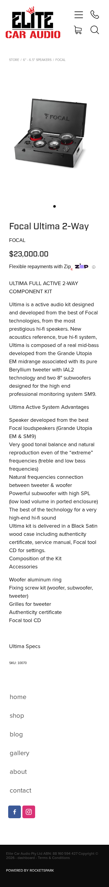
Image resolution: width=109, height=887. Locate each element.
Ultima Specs (24, 646)
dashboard (26, 857)
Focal (60, 59)
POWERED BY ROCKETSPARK (30, 870)
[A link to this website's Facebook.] (14, 812)
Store (14, 59)
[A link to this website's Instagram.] (28, 812)
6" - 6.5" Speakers (37, 59)
